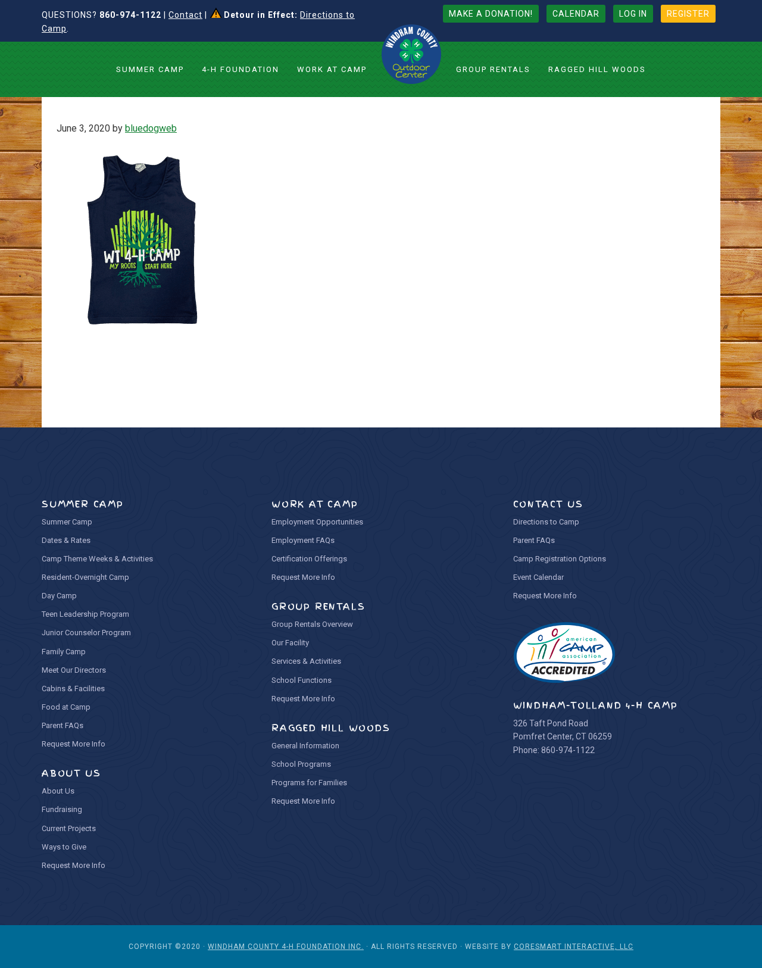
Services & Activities (306, 661)
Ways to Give (64, 846)
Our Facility (290, 642)
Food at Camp (66, 706)
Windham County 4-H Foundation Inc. (286, 946)
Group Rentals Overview (312, 624)
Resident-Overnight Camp (85, 577)
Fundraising (62, 809)
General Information (305, 745)
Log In (633, 13)
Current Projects (69, 828)
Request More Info (73, 743)
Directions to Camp (546, 521)
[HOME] (411, 54)
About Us (58, 790)
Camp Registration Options (559, 558)
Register (688, 13)
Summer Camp (67, 521)
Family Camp (64, 651)
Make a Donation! (491, 13)
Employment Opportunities (317, 521)
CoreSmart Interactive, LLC (573, 946)
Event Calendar (538, 577)
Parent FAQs (62, 725)
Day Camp (59, 595)
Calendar (575, 13)
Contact (185, 15)
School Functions (301, 680)
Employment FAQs (303, 540)
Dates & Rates (66, 540)
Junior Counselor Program (86, 632)
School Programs (301, 764)
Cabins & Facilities (73, 688)
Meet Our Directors (74, 670)
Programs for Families (309, 782)
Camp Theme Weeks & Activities (97, 558)
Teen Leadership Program (85, 614)
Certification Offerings (309, 558)
